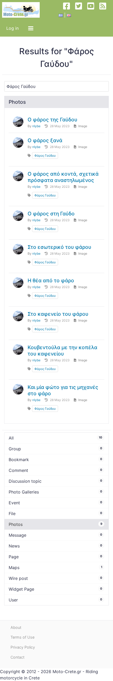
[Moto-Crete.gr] (23, 10)
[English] (69, 15)
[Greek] (61, 15)
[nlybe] (18, 121)
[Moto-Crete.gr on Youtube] (93, 10)
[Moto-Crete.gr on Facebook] (69, 10)
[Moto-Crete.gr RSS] (105, 10)
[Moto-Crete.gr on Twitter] (81, 10)
